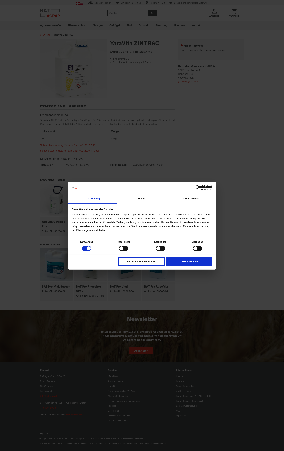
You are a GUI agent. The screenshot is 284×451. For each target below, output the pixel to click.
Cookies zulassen (189, 261)
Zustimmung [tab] (92, 198)
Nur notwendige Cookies (141, 261)
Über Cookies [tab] (191, 198)
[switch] (123, 248)
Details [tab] (142, 198)
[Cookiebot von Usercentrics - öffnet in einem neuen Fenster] (198, 187)
